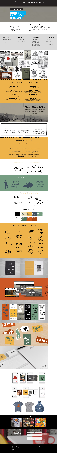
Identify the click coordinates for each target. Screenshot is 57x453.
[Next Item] (47, 225)
